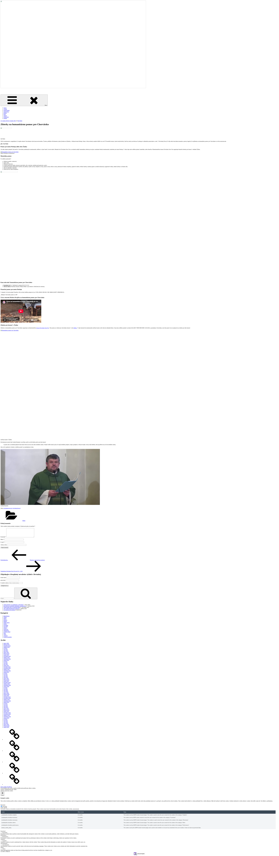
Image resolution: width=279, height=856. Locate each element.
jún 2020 (5, 689)
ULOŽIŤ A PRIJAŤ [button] (5, 851)
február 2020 (6, 694)
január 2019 (6, 711)
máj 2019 (5, 706)
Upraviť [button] (2, 789)
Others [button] (2, 847)
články (23, 520)
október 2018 (6, 715)
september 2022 (7, 659)
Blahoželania (6, 616)
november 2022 (7, 656)
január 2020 (6, 695)
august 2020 (6, 686)
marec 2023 (6, 652)
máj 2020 (5, 690)
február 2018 (6, 725)
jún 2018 (5, 720)
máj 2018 (5, 721)
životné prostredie (7, 637)
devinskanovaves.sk (7, 508)
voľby (4, 634)
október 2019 (6, 699)
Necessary (4, 806)
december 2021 (7, 666)
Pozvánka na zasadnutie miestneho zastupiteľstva (14, 606)
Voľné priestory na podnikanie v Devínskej (13, 604)
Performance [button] (3, 835)
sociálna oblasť (6, 631)
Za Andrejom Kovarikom (9, 610)
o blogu (5, 109)
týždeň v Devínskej (5, 90)
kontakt (5, 118)
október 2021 (6, 669)
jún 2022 (5, 663)
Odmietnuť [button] (7, 789)
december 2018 (7, 712)
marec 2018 (6, 724)
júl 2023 (5, 648)
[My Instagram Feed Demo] (14, 750)
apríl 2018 (5, 723)
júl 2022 (5, 661)
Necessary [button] (3, 805)
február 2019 (6, 710)
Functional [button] (3, 831)
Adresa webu (4, 544)
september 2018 (7, 716)
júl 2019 (5, 703)
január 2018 (6, 727)
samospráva (6, 111)
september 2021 (7, 670)
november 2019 (7, 698)
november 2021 (7, 668)
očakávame (6, 117)
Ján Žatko (20, 120)
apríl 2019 (5, 707)
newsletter (5, 625)
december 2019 (7, 697)
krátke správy (6, 622)
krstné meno (3, 577)
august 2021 (6, 672)
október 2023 (6, 647)
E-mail (3, 542)
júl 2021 (5, 673)
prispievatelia (6, 110)
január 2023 (6, 655)
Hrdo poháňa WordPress (6, 786)
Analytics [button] (3, 839)
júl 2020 (5, 687)
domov (5, 107)
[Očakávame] (14, 739)
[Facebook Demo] (14, 762)
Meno (2, 539)
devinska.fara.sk (16, 508)
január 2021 (6, 681)
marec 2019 (6, 708)
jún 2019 (5, 704)
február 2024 (6, 644)
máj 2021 (5, 676)
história (5, 621)
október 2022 (6, 657)
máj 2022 (5, 664)
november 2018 (7, 714)
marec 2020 (6, 693)
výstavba (5, 635)
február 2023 (6, 653)
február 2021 (6, 680)
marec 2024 (6, 643)
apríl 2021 (5, 677)
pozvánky (5, 626)
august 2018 (6, 718)
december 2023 (7, 645)
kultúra (5, 113)
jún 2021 (5, 674)
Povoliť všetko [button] (13, 789)
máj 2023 (5, 649)
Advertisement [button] (4, 843)
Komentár (3, 537)
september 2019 (7, 701)
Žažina (75, 328)
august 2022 (6, 660)
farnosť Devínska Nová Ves (42, 328)
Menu (46, 105)
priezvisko (3, 580)
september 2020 (7, 685)
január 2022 (6, 665)
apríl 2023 (5, 651)
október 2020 (6, 683)
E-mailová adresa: (5, 583)
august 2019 (6, 702)
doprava (5, 620)
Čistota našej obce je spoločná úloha (11, 607)
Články (5, 617)
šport (4, 114)
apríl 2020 (5, 691)
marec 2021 (6, 678)
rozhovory (5, 629)
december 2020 (7, 682)
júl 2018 (5, 719)
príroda (5, 115)
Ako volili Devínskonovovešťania (11, 608)
